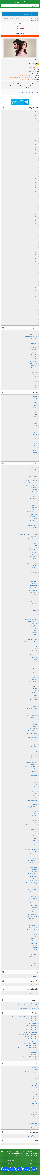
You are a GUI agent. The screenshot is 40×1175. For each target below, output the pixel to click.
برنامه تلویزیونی (33, 1076)
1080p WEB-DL (7, 18)
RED (36, 784)
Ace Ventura (34, 467)
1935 (36, 127)
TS (36, 383)
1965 (36, 187)
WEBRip (35, 385)
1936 (36, 129)
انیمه (36, 1074)
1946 (36, 147)
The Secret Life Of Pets (31, 916)
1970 (36, 198)
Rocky (35, 793)
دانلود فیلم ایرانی (32, 984)
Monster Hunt (33, 717)
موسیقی (35, 452)
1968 (36, 194)
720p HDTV (34, 352)
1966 (36, 189)
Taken (35, 838)
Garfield (35, 599)
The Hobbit (34, 871)
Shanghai (34, 804)
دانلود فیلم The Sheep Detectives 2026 (27, 1047)
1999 (36, 263)
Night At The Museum (31, 733)
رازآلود (35, 423)
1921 (36, 111)
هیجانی (35, 454)
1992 (36, 247)
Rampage (34, 782)
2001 (36, 267)
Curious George (33, 547)
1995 (36, 254)
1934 (36, 124)
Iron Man (35, 664)
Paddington (34, 757)
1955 (36, 165)
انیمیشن (35, 400)
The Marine (34, 885)
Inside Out (34, 657)
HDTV (35, 379)
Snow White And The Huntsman (29, 824)
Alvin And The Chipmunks (30, 483)
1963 (36, 183)
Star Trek (35, 831)
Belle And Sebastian (32, 512)
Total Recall (34, 938)
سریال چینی (34, 1101)
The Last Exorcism (32, 878)
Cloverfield (34, 536)
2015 (36, 299)
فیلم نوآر (35, 434)
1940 (36, 138)
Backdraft (34, 505)
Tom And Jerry (33, 936)
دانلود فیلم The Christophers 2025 (28, 1043)
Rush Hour (34, 798)
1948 (36, 151)
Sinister (35, 822)
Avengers (35, 500)
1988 (36, 238)
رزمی (35, 425)
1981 (36, 223)
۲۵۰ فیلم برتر (34, 976)
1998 (36, 261)
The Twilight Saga (32, 927)
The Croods (34, 856)
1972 (36, 203)
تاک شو (35, 407)
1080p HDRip (33, 332)
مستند (35, 445)
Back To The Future (32, 503)
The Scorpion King (32, 914)
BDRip (35, 359)
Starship (35, 836)
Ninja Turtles (34, 735)
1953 (36, 160)
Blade (35, 518)
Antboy (35, 496)
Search (27, 1169)
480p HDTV (34, 343)
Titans (35, 934)
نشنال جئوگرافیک (32, 1123)
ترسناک (35, 409)
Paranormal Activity (32, 760)
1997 (36, 259)
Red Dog (35, 789)
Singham (35, 820)
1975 (36, 209)
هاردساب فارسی (33, 1127)
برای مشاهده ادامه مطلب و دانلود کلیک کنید (26, 92)
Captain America (33, 527)
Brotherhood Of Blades (31, 525)
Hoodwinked (34, 634)
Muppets (35, 724)
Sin (36, 818)
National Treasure (32, 731)
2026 (36, 323)
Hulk (36, 643)
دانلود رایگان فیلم (32, 1136)
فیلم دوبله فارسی (32, 993)
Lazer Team (34, 702)
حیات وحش (34, 1085)
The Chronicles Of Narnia (30, 849)
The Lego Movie (33, 880)
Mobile (35, 381)
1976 (36, 212)
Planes (35, 769)
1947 (36, 149)
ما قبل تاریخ (34, 1114)
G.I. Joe (35, 597)
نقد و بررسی (34, 1125)
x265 (36, 388)
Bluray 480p (34, 365)
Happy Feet (34, 623)
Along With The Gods (31, 480)
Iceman (35, 648)
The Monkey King (32, 891)
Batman (35, 509)
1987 (36, 236)
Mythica (35, 726)
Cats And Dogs (33, 532)
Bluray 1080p (33, 361)
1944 (36, 145)
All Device (34, 1067)
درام (36, 418)
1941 (36, 140)
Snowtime (34, 827)
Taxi (36, 842)
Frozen (35, 594)
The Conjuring (33, 853)
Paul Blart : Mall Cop (31, 762)
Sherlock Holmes (33, 809)
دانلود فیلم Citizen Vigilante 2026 (28, 1059)
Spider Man (34, 829)
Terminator (34, 845)
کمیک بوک (34, 1109)
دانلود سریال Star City (31, 1025)
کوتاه (36, 438)
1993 (36, 250)
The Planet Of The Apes (31, 900)
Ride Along (34, 791)
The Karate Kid (33, 876)
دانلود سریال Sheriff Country (29, 1030)
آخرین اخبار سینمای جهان (30, 1071)
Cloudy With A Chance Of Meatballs (28, 534)
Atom (12, 1169)
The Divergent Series (32, 860)
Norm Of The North (32, 737)
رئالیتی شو (34, 421)
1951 (36, 158)
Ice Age (35, 646)
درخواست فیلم (30, 1163)
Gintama (35, 608)
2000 (36, 265)
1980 (36, 221)
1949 (36, 154)
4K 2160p (34, 345)
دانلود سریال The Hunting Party (29, 1027)
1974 (36, 207)
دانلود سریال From (32, 1052)
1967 (36, 192)
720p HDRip (34, 350)
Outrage (35, 751)
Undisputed (34, 954)
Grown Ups (34, 617)
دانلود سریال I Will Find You (30, 1018)
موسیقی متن (34, 1121)
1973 (36, 205)
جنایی (35, 412)
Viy (36, 958)
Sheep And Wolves (32, 807)
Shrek (35, 811)
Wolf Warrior (34, 965)
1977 (36, 214)
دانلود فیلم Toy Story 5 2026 (30, 1023)
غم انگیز (35, 429)
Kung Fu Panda (33, 699)
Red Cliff (35, 786)
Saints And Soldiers (32, 800)
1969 (36, 196)
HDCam (35, 374)
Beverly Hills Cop (32, 516)
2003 (36, 272)
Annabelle (34, 491)
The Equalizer (33, 862)
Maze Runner (33, 710)
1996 (36, 256)
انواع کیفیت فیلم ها (34, 1006)
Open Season (34, 746)
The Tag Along (33, 923)
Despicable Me (33, 556)
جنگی (35, 414)
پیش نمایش (34, 1080)
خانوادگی (35, 416)
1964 (36, 185)
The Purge (34, 907)
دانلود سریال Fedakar (30, 14)
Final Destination (32, 592)
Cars (36, 529)
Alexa (33, 1169)
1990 (36, 243)
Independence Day (32, 652)
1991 (36, 245)
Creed (35, 543)
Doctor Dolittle (33, 570)
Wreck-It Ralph (33, 967)
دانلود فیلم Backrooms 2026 (30, 1056)
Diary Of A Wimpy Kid (31, 563)
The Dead (34, 858)
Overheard (34, 753)
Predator (35, 773)
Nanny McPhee (33, 728)
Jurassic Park (34, 690)
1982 (36, 225)
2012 (36, 292)
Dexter (35, 1069)
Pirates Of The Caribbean (31, 766)
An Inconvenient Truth (31, 485)
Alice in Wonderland (32, 471)
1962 (36, 180)
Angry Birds (34, 489)
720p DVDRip (33, 347)
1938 (36, 133)
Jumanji (35, 686)
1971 (36, 200)
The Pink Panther (33, 898)
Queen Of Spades (33, 777)
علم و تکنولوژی (33, 1107)
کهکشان (35, 1112)
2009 (36, 285)
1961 (36, 178)
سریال (35, 1094)
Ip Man (35, 661)
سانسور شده (34, 1092)
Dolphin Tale (34, 572)
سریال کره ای (33, 1105)
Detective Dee (33, 559)
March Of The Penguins (31, 708)
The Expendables (32, 865)
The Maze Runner (32, 889)
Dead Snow (34, 552)
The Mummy (34, 894)
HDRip (35, 376)
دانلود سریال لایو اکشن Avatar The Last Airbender (24, 1016)
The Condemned (33, 851)
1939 (36, 136)
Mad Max (34, 704)
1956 (36, 167)
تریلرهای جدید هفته (32, 1083)
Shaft (36, 802)
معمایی (35, 447)
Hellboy (35, 628)
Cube (36, 545)
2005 (36, 276)
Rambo (35, 780)
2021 (36, 312)
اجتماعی (35, 396)
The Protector (33, 903)
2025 (36, 321)
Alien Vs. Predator (32, 476)
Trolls (35, 950)
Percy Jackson (33, 764)
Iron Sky (35, 666)
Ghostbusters (34, 605)
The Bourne (34, 847)
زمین (36, 1089)
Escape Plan (34, 583)
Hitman (35, 630)
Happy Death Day (32, 621)
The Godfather (33, 867)
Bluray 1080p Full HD (31, 363)
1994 (36, 252)
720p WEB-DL (15, 19)
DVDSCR (34, 372)
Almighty (34, 478)
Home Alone (34, 632)
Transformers (34, 943)
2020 (36, 310)
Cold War (34, 541)
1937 (36, 131)
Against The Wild (32, 469)
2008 (36, 283)
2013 (36, 294)
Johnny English (33, 681)
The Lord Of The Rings (31, 883)
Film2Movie (28, 59)
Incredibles (34, 650)
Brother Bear (34, 523)
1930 (36, 116)
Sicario (35, 813)
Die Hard (35, 565)
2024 (36, 319)
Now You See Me (33, 740)
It (36, 670)
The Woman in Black (32, 929)
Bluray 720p (34, 367)
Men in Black (33, 713)
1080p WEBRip (33, 338)
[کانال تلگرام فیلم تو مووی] (20, 102)
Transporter (34, 945)
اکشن (35, 398)
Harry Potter (34, 626)
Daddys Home (33, 550)
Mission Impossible (32, 715)
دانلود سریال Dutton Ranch (30, 1041)
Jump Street (34, 688)
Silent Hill (34, 815)
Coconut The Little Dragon (30, 538)
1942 (36, 142)
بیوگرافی (35, 403)
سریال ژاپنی (34, 1103)
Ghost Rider (34, 603)
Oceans (35, 742)
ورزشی (35, 456)
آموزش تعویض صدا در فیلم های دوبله (29, 1008)
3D (36, 341)
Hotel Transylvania (32, 639)
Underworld (34, 952)
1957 (36, 169)
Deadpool (34, 554)
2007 (36, 281)
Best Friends (34, 514)
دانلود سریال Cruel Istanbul (30, 1054)
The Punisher (34, 905)
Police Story (34, 771)
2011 (36, 290)
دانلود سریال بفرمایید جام (30, 1032)
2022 (36, 314)
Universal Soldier (32, 956)
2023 (13, 18)
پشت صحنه (34, 1078)
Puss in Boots (33, 775)
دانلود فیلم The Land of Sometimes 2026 (27, 1050)
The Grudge (34, 869)
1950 (36, 156)
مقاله (36, 1118)
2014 (36, 297)
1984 (36, 230)
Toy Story (34, 941)
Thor (36, 932)
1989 (36, 241)
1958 (36, 171)
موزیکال (35, 450)
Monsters (35, 719)
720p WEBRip (33, 356)
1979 (36, 218)
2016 (36, 301)
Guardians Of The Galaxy (30, 619)
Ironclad (35, 668)
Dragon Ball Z (33, 576)
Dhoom (35, 561)
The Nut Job (34, 896)
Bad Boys (34, 507)
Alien (35, 474)
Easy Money (34, 581)
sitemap (5, 1169)
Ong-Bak (35, 744)
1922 (36, 113)
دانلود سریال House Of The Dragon (28, 1034)
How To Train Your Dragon (30, 641)
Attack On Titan (33, 498)
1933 (36, 122)
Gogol (35, 612)
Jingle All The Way (32, 675)
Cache (19, 1169)
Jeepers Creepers (33, 672)
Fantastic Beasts (33, 585)
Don (36, 574)
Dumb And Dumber (32, 579)
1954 (36, 162)
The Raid (35, 909)
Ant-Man (35, 494)
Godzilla (35, 610)
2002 (36, 270)
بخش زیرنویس (10, 1160)
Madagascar (34, 706)
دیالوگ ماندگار (33, 1087)
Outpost (35, 748)
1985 (36, 232)
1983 (36, 227)
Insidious (35, 659)
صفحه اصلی (29, 1160)
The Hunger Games (32, 874)
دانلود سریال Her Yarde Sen (30, 1036)
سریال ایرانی (34, 1096)
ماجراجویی (34, 441)
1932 (36, 120)
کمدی (35, 436)
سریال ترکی (34, 1098)
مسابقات (35, 1116)
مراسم (35, 443)
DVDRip (35, 370)
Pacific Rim (34, 755)
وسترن (35, 459)
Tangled (35, 840)
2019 (36, 308)
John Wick (34, 679)
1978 (36, 216)
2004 (36, 274)
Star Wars (35, 833)
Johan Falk (34, 677)
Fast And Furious (33, 590)
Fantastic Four (33, 588)
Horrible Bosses (33, 637)
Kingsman (34, 697)
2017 (36, 303)
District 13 (34, 567)
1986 (36, 234)
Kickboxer (34, 693)
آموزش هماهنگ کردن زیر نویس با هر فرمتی (27, 1004)
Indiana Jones (33, 655)
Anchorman (34, 487)
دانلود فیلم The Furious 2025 (29, 1045)
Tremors (35, 947)
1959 (36, 174)
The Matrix (34, 887)
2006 (36, 279)
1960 (36, 176)
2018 (36, 305)
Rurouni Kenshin (33, 795)
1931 (36, 118)
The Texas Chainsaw (32, 925)
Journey (35, 684)
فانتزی (35, 432)
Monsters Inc (34, 722)
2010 (36, 288)
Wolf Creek (34, 963)
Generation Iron (33, 601)
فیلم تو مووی (19, 1155)
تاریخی (35, 405)
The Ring (34, 912)
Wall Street (34, 961)
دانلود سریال (24, 23)
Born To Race (33, 521)
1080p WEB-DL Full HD (31, 336)
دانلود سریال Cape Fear (31, 1021)
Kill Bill (35, 695)
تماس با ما (10, 1163)
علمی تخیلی (34, 427)
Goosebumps (34, 614)
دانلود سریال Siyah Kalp (31, 1039)
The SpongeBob (33, 920)
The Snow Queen (33, 918)
